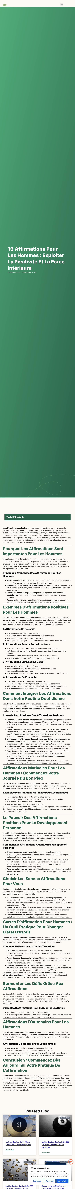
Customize (37, 1181)
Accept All (62, 1181)
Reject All (50, 1181)
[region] (49, 1175)
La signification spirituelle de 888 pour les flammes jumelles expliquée (55, 1144)
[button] (61, 4)
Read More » (10, 1149)
